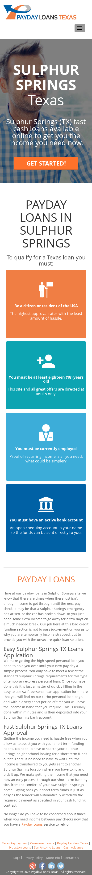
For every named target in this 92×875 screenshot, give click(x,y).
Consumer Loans (42, 843)
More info (53, 858)
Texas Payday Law (14, 843)
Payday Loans (46, 579)
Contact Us (71, 858)
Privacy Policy (33, 858)
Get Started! (46, 163)
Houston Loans (20, 847)
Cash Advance (73, 847)
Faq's (16, 858)
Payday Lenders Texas (72, 843)
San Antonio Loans (47, 847)
